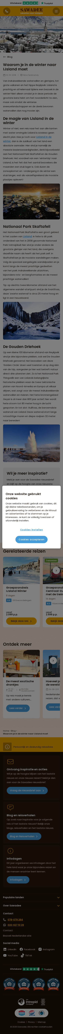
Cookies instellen (31, 529)
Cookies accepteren (31, 539)
